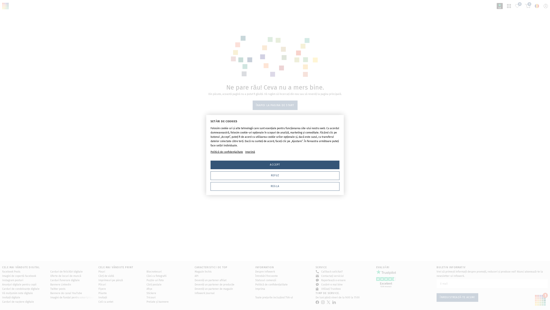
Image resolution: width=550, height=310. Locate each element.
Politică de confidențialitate (227, 151)
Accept (275, 164)
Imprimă (250, 151)
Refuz (275, 175)
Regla (275, 186)
